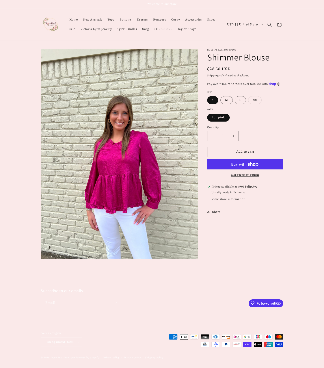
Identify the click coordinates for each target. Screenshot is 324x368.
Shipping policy (154, 358)
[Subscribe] (115, 303)
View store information (228, 199)
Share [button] (216, 212)
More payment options (245, 175)
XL (257, 100)
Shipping (213, 75)
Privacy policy (132, 358)
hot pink (218, 117)
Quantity (213, 127)
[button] (269, 25)
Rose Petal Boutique (63, 358)
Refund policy (111, 358)
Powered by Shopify (87, 358)
